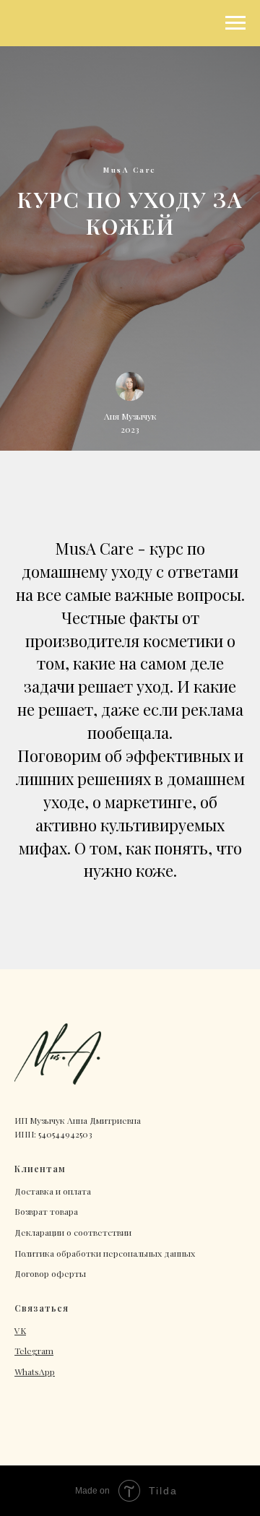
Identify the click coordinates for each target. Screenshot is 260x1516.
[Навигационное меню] (235, 23)
